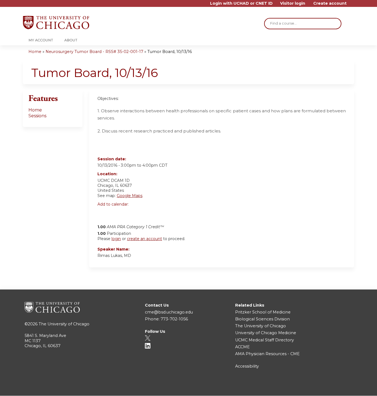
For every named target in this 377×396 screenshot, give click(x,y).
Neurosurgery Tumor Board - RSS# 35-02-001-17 (94, 51)
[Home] (56, 22)
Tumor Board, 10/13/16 (169, 51)
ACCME (242, 346)
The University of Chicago (64, 323)
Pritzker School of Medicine (263, 312)
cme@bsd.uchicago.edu (169, 312)
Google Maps (129, 195)
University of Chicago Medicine (265, 332)
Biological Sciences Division (262, 319)
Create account (330, 3)
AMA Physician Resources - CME (267, 353)
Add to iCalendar (128, 213)
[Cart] (352, 5)
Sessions (37, 115)
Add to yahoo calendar (115, 213)
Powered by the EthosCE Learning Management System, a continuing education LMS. (334, 387)
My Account (40, 40)
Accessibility (247, 366)
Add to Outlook (141, 213)
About (71, 40)
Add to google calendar (103, 213)
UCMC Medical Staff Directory (264, 339)
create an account (144, 238)
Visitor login (292, 3)
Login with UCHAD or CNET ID (241, 3)
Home (34, 51)
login (116, 238)
